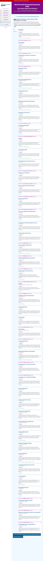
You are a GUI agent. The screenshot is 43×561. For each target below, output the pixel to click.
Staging (20, 138)
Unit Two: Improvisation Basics (25, 245)
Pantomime (20, 29)
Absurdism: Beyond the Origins (25, 443)
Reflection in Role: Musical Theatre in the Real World (29, 512)
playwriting (23, 440)
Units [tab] (14, 29)
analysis (19, 63)
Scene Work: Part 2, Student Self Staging (27, 377)
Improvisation (21, 42)
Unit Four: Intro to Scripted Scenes (25, 270)
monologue (20, 440)
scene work (20, 372)
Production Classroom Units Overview (26, 161)
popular (28, 253)
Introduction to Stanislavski (24, 411)
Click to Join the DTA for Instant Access (22, 0)
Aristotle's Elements (22, 306)
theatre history (20, 76)
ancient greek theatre (21, 109)
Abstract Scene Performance (24, 399)
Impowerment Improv (23, 388)
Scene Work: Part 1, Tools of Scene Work (26, 364)
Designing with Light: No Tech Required (26, 351)
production (20, 168)
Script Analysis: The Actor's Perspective (27, 55)
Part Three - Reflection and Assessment (26, 211)
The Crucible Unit (22, 476)
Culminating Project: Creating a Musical (26, 524)
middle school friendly (28, 109)
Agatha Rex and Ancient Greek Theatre (26, 101)
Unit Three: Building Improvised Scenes (26, 257)
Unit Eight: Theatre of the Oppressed (26, 295)
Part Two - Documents (23, 198)
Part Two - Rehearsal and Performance (26, 185)
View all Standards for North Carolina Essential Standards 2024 (28, 16)
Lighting (20, 283)
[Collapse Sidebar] (10, 3)
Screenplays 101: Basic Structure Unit (26, 464)
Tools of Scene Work (22, 149)
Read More (20, 36)
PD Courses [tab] (15, 31)
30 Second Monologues (23, 431)
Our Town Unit (21, 317)
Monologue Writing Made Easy (24, 79)
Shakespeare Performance (24, 112)
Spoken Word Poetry (22, 453)
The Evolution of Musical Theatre (25, 500)
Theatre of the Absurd (23, 90)
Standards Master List (18, 536)
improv (26, 253)
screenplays (20, 473)
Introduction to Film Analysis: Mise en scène (27, 222)
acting (22, 63)
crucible (19, 484)
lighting (19, 359)
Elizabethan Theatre (22, 68)
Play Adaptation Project (23, 487)
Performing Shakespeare (23, 125)
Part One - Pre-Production (23, 172)
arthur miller (23, 484)
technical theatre (23, 359)
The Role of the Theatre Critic (24, 233)
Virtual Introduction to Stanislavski (25, 421)
